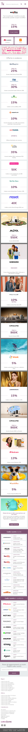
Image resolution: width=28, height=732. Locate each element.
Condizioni (5, 730)
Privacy (10, 730)
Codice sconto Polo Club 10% (14, 305)
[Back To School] (14, 50)
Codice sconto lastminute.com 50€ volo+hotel (14, 174)
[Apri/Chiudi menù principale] (25, 4)
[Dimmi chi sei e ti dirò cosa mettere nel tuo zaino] (14, 504)
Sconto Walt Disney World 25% (14, 74)
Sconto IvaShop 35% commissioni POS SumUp (14, 157)
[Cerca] (21, 4)
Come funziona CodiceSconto (8, 711)
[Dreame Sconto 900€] (14, 410)
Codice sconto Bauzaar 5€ (19, 557)
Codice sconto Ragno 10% (18, 622)
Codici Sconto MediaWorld (7, 684)
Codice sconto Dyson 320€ (18, 657)
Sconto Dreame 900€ (14, 336)
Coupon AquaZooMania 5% (14, 493)
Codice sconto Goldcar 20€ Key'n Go (18, 639)
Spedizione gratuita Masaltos (18, 593)
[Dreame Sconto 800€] (14, 315)
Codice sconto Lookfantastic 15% (14, 400)
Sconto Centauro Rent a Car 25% (18, 610)
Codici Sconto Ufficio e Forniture (9, 702)
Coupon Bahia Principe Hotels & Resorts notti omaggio (18, 581)
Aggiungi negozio (5, 716)
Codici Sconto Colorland (7, 689)
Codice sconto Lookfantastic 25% (17, 538)
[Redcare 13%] (14, 441)
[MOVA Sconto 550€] (14, 220)
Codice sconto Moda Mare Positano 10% (14, 191)
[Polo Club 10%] (14, 284)
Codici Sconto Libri (5, 703)
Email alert (3, 714)
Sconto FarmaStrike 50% (18, 568)
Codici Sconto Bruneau (6, 685)
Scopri (14, 32)
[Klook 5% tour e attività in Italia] (14, 346)
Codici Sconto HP (5, 681)
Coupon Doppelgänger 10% (18, 587)
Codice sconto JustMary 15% (14, 106)
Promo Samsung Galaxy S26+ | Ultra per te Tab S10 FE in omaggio (14, 273)
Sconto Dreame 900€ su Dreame (14, 431)
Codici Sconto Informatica (7, 699)
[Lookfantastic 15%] (14, 379)
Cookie (14, 730)
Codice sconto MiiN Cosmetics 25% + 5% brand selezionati (18, 551)
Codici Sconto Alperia (6, 690)
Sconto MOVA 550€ (14, 241)
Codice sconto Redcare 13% (14, 462)
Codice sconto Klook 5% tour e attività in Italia (14, 368)
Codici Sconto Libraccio (6, 686)
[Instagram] (5, 725)
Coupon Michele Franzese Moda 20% (18, 574)
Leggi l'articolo (14, 524)
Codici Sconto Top (5, 697)
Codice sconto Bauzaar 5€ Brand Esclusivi (19, 563)
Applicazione (4, 717)
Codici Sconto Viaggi (6, 700)
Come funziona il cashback (7, 713)
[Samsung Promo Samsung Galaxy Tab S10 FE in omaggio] (14, 251)
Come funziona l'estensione (7, 712)
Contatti (3, 718)
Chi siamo (3, 709)
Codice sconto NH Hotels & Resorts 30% (14, 90)
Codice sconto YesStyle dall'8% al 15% (19, 634)
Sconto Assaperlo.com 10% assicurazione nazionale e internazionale (14, 123)
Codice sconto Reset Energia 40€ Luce (14, 207)
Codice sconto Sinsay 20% (18, 645)
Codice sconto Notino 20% (18, 616)
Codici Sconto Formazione (7, 704)
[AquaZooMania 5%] (14, 473)
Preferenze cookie (21, 730)
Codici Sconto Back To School (8, 695)
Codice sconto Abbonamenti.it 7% (17, 544)
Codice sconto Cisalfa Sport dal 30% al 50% (18, 628)
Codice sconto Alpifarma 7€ (16, 651)
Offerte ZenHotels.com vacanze (14, 140)
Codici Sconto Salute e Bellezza (8, 698)
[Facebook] (2, 725)
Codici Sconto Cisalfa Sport (7, 688)
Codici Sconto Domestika (7, 682)
